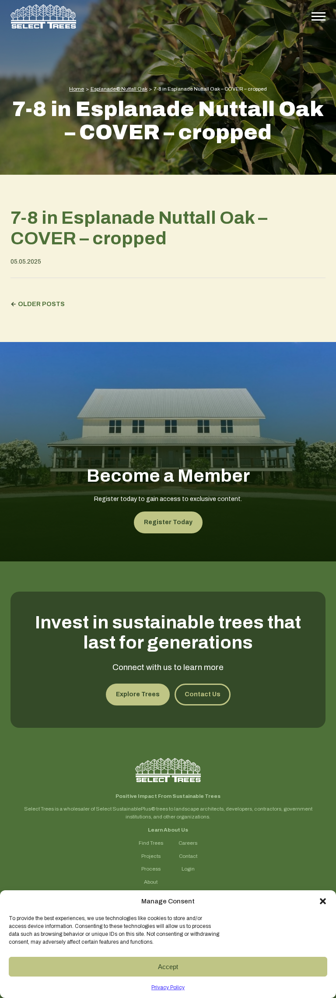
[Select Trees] (43, 16)
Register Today (168, 522)
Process (151, 869)
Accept (168, 966)
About (151, 882)
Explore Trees (138, 694)
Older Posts (41, 304)
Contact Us (202, 694)
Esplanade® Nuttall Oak (119, 89)
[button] (322, 901)
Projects (151, 856)
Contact (188, 856)
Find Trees (151, 843)
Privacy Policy (168, 987)
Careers (187, 843)
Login (188, 869)
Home (76, 89)
